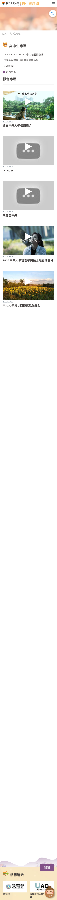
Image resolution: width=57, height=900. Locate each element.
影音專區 (11, 72)
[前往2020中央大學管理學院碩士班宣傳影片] (28, 240)
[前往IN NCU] (28, 150)
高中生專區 (15, 33)
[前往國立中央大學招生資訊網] (20, 4)
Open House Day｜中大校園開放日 (24, 54)
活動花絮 (9, 66)
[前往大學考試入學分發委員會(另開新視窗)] (42, 886)
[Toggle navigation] (53, 3)
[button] (47, 867)
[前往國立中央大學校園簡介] (28, 105)
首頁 (4, 33)
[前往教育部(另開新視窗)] (15, 886)
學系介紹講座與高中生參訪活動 (21, 60)
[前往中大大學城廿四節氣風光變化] (28, 285)
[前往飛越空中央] (28, 195)
